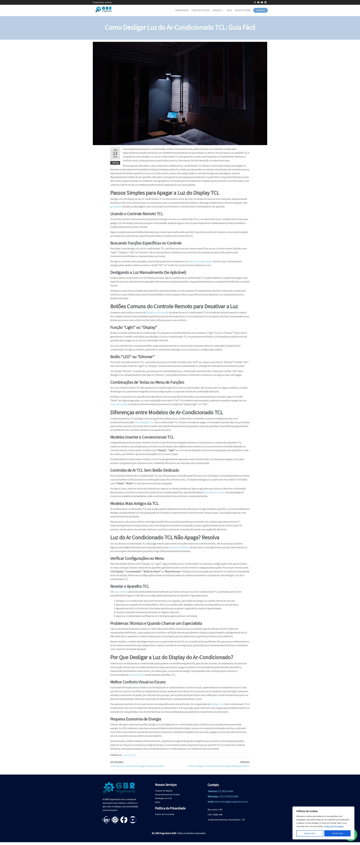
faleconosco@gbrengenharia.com (231, 801)
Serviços (216, 10)
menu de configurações (200, 261)
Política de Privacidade (334, 826)
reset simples (121, 591)
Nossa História (242, 10)
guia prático (116, 206)
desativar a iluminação (157, 312)
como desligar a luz (144, 422)
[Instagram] (115, 819)
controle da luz (136, 674)
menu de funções (119, 404)
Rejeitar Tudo (309, 833)
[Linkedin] (106, 819)
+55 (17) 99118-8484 (228, 796)
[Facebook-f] (123, 819)
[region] (323, 823)
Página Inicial (182, 10)
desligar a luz (217, 704)
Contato (260, 10)
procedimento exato (214, 492)
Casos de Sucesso (201, 10)
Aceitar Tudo (337, 833)
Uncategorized (129, 755)
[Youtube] (132, 819)
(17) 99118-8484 (225, 791)
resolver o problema (179, 547)
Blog (229, 10)
